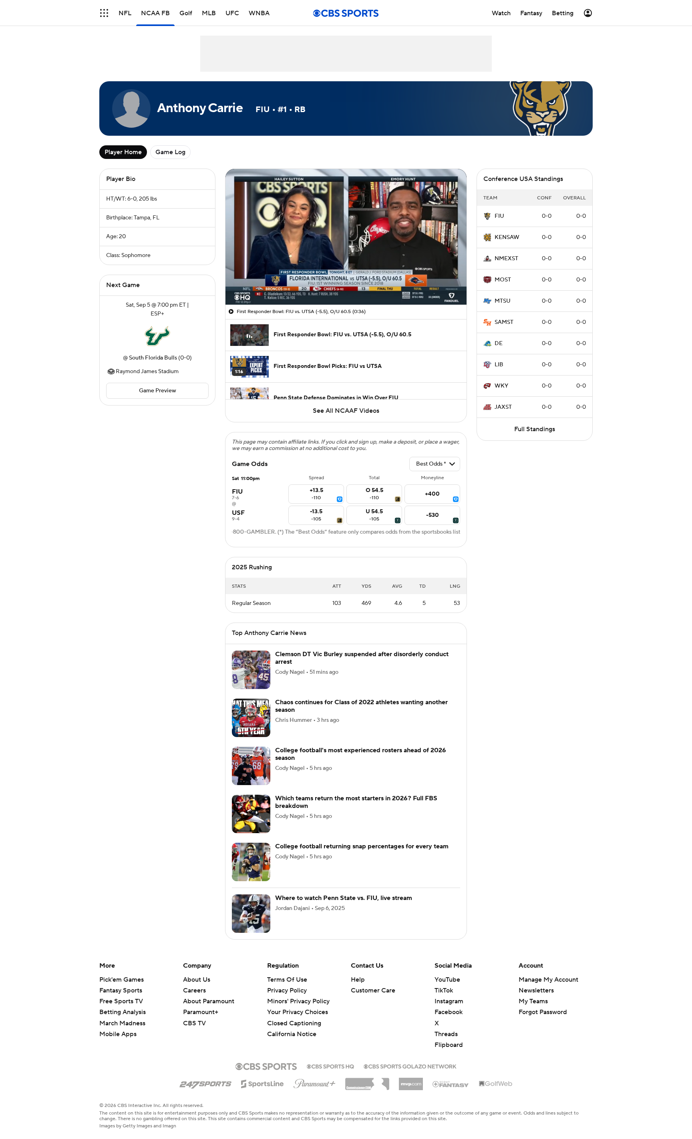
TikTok (444, 990)
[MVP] (411, 1081)
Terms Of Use (287, 980)
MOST (503, 279)
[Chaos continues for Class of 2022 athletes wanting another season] (251, 718)
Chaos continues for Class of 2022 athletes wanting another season (361, 706)
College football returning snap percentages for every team (362, 846)
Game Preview (157, 390)
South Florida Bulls (153, 358)
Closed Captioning (294, 1015)
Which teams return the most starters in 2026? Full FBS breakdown (356, 802)
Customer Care (373, 990)
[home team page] (157, 336)
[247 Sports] (205, 1083)
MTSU (503, 301)
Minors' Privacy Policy (298, 1001)
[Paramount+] (315, 1082)
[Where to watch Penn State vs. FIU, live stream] (251, 913)
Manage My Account (548, 980)
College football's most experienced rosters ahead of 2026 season (360, 754)
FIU (499, 216)
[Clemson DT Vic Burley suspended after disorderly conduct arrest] (251, 670)
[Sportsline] (262, 1083)
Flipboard (449, 1045)
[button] (104, 13)
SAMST (504, 322)
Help (358, 980)
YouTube (447, 980)
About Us (196, 980)
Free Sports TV (121, 1001)
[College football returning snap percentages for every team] (251, 862)
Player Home (123, 152)
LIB (499, 364)
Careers (194, 990)
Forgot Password (543, 1012)
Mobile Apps (118, 1034)
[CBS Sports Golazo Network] (410, 1066)
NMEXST (506, 258)
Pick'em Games (121, 980)
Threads (446, 1034)
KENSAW (507, 237)
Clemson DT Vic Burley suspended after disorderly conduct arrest (362, 658)
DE (499, 343)
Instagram (449, 1001)
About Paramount (208, 1001)
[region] (346, 237)
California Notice (291, 1026)
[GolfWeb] (496, 1084)
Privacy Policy (287, 990)
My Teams (533, 1001)
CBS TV (194, 1023)
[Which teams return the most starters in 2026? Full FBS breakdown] (251, 814)
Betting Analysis (122, 1012)
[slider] (346, 281)
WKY (501, 386)
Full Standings (534, 429)
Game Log (170, 152)
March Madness (122, 1023)
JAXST (503, 407)
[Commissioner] (367, 1081)
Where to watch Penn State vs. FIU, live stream (343, 898)
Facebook (449, 1012)
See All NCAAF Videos (346, 411)
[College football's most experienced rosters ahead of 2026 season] (251, 766)
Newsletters (536, 990)
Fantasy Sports (120, 990)
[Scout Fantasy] (450, 1084)
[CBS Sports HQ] (330, 1066)
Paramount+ (200, 1012)
